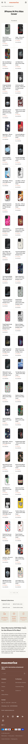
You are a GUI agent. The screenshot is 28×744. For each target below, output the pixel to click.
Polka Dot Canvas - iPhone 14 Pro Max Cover (7, 536)
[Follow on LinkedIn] (22, 716)
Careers (3, 686)
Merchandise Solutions (20, 682)
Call (8, 706)
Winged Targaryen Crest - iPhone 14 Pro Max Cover (7, 350)
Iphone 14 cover (6, 604)
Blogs (2, 690)
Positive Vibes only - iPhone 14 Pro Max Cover (20, 512)
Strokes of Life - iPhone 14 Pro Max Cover (19, 420)
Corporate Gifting (19, 686)
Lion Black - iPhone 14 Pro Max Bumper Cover (20, 182)
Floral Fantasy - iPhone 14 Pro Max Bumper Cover (7, 230)
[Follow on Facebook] (3, 716)
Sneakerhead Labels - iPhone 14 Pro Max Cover (20, 443)
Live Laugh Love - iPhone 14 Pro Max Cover (19, 582)
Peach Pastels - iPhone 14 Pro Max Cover (19, 536)
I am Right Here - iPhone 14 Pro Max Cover (19, 63)
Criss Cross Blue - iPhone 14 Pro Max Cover (7, 159)
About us (3, 682)
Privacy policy (11, 735)
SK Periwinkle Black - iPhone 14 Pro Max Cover (20, 466)
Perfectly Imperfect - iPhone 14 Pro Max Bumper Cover (7, 301)
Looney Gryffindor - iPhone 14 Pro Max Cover (20, 136)
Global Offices (4, 694)
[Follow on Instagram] (12, 716)
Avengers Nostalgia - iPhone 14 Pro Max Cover (20, 159)
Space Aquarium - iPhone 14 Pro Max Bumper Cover (19, 278)
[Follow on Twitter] (7, 716)
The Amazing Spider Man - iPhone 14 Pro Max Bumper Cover (7, 278)
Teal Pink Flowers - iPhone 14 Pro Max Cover (7, 397)
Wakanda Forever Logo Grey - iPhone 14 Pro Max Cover (7, 373)
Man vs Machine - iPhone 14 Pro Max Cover (19, 559)
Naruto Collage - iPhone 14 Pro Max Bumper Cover (19, 326)
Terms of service (19, 735)
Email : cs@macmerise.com (7, 710)
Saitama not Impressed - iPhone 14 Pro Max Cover (7, 512)
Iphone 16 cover (6, 607)
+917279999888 (13, 706)
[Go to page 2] (17, 592)
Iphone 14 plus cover (17, 604)
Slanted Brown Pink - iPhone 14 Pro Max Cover (7, 466)
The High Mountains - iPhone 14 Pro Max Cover (20, 373)
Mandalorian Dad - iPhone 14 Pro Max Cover (7, 582)
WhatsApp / (4, 706)
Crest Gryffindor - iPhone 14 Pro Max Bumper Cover (19, 230)
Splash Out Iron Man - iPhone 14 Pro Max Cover (20, 111)
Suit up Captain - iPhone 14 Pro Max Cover (7, 420)
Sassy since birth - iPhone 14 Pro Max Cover (19, 489)
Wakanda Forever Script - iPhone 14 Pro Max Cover (19, 350)
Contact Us (18, 690)
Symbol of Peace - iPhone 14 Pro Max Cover (19, 397)
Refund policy (4, 735)
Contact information (5, 739)
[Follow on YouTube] (17, 716)
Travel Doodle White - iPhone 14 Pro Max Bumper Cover (20, 253)
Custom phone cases (18, 607)
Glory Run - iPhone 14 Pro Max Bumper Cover (20, 205)
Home (2, 6)
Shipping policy (14, 739)
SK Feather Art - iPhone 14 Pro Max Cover (7, 489)
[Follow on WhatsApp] (3, 720)
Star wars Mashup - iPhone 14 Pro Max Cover (7, 63)
